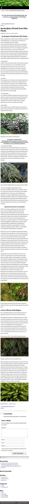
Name (3, 439)
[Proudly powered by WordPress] (19, 502)
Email (3, 442)
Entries (3, 494)
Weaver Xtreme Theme (24, 502)
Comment (3, 427)
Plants (7, 10)
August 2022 (3, 480)
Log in (2, 492)
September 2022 (5, 478)
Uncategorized (4, 487)
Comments (4, 495)
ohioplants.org (6, 17)
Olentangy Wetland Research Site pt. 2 (9, 464)
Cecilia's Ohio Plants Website (10, 502)
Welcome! (3, 467)
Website (3, 445)
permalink (13, 403)
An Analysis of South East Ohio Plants (9, 463)
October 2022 (4, 477)
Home (3, 10)
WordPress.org (4, 497)
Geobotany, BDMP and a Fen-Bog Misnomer (11, 466)
